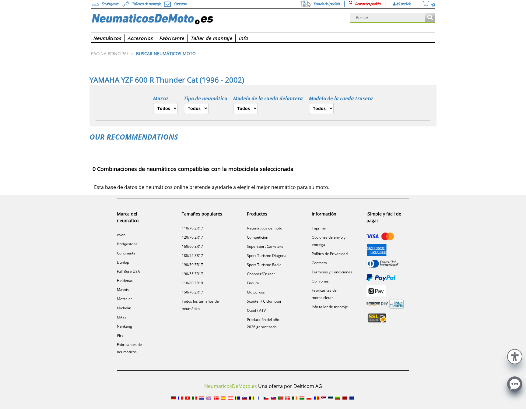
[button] (514, 356)
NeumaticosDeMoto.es (230, 386)
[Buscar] (430, 18)
